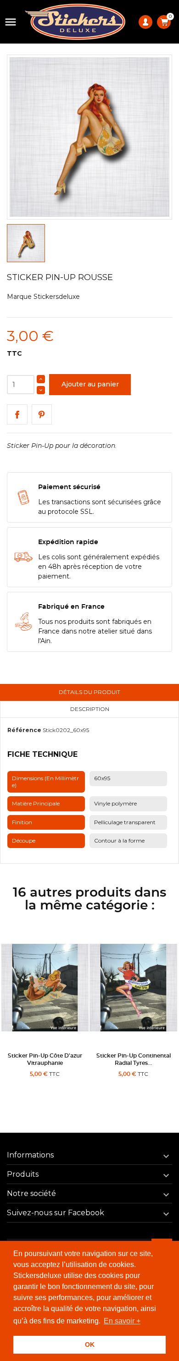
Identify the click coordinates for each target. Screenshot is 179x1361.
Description (89, 708)
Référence (24, 730)
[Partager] (17, 414)
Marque (19, 296)
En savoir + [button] (122, 1321)
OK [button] (90, 1344)
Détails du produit (89, 692)
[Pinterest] (42, 414)
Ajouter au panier (90, 384)
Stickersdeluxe (57, 296)
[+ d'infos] (68, 1085)
